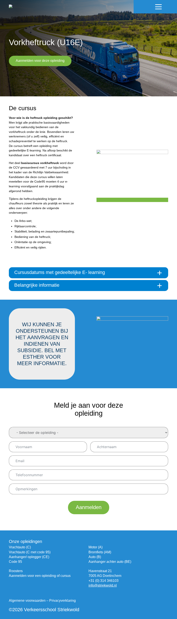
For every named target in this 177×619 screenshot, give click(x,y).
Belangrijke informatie (36, 285)
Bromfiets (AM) (99, 552)
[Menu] (158, 6)
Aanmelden (88, 507)
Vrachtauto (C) (20, 547)
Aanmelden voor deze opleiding (40, 60)
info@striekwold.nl (102, 585)
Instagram (149, 7)
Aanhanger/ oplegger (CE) (29, 557)
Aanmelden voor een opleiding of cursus (40, 576)
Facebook (141, 7)
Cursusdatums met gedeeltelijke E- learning (59, 272)
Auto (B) (94, 557)
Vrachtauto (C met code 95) (30, 552)
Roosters (16, 571)
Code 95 (15, 561)
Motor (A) (95, 547)
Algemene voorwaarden (27, 600)
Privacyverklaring (62, 600)
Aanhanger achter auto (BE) (109, 561)
